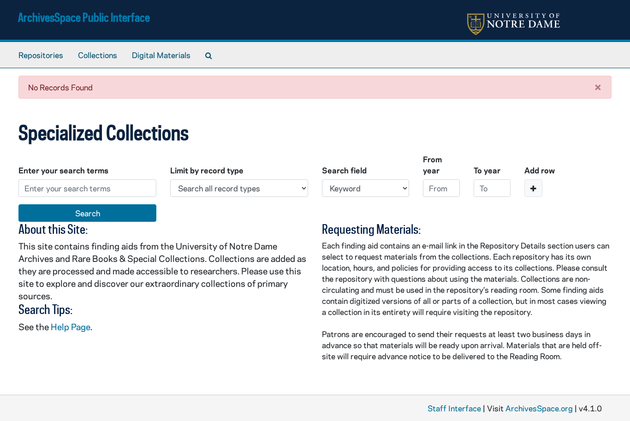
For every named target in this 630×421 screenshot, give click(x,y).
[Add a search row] (533, 188)
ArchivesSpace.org (539, 408)
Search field (344, 170)
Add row (539, 170)
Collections (97, 55)
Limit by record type (207, 170)
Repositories (40, 55)
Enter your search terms (63, 170)
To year (487, 170)
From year (432, 164)
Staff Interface (454, 408)
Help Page (70, 326)
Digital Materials (161, 55)
